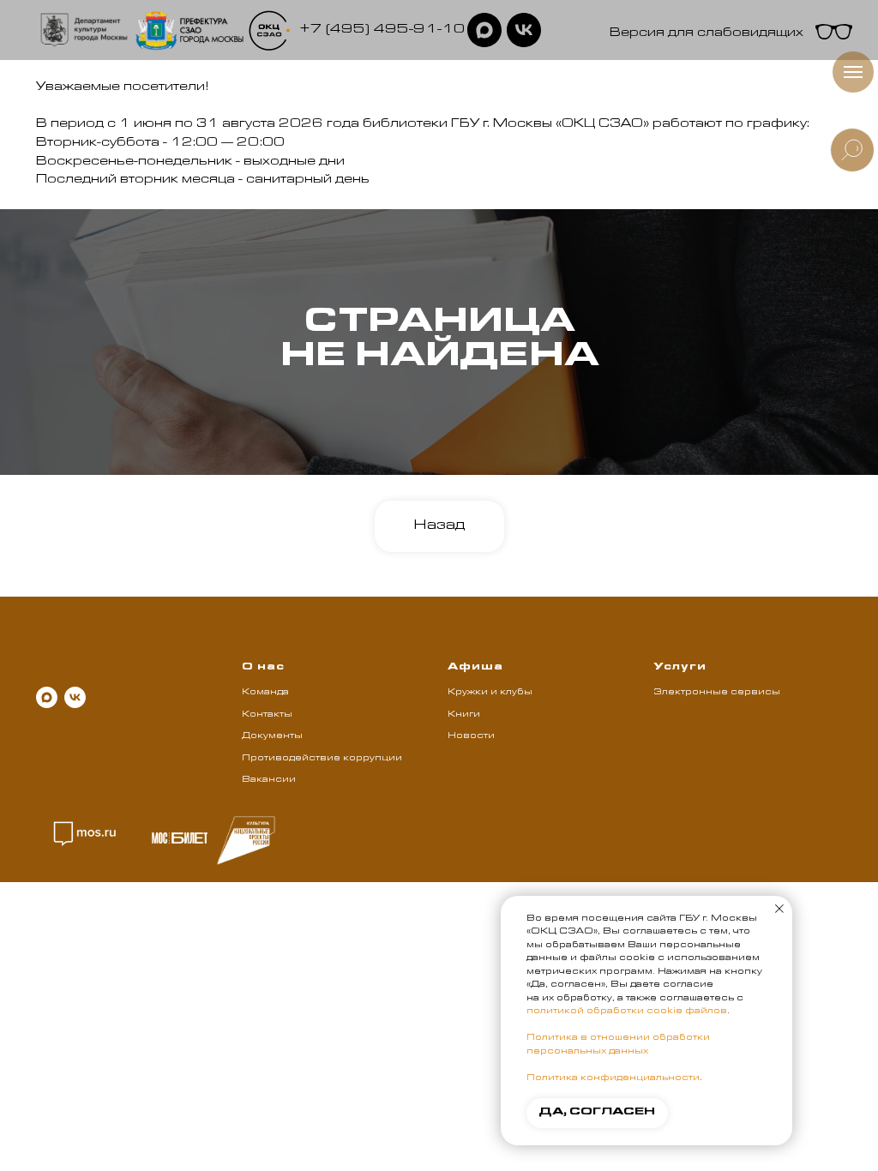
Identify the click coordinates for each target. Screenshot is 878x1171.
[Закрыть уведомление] (779, 908)
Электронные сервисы (716, 692)
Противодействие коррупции (322, 758)
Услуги (680, 668)
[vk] (75, 697)
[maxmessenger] (46, 697)
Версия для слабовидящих (706, 34)
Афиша (475, 668)
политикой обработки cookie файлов (626, 1011)
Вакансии (269, 780)
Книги (464, 715)
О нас (263, 668)
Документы (272, 736)
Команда (265, 692)
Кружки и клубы (490, 692)
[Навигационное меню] (853, 72)
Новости (471, 736)
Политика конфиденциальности (613, 1078)
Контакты (267, 715)
